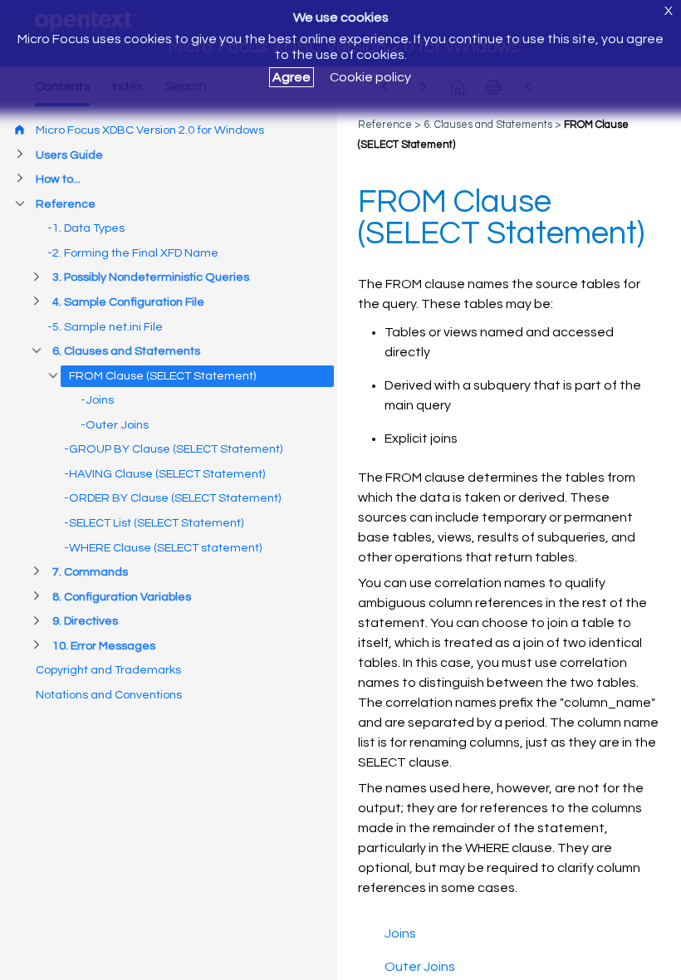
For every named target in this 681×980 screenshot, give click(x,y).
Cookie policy (370, 77)
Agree (291, 77)
